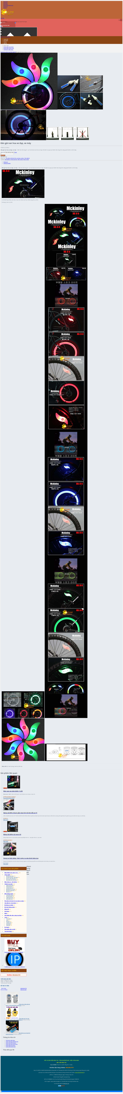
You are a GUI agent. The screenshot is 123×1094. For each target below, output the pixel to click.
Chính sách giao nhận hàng (12, 1044)
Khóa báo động (9, 886)
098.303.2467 (23, 989)
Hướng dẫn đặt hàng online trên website (13, 952)
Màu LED (3, 152)
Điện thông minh (8, 893)
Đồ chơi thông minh (9, 907)
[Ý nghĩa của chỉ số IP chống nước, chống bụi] (14, 965)
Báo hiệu (8, 891)
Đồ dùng (8, 921)
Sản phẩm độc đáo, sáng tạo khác (13, 915)
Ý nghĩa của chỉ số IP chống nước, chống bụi (14, 966)
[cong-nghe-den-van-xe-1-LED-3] (23, 139)
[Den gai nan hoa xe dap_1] (29, 109)
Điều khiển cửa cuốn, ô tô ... (11, 872)
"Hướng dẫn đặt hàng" (79, 1072)
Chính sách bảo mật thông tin (12, 1041)
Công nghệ (7, 874)
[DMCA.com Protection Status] (61, 1086)
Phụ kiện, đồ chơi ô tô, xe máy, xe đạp (15, 158)
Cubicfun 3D (8, 922)
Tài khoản (5, 6)
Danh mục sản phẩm (5, 37)
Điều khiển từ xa (9, 898)
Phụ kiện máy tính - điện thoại (12, 877)
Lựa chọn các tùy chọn (9, 798)
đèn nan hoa (14, 159)
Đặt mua (3, 155)
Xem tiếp (6, 863)
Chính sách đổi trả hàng (11, 1043)
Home (2, 52)
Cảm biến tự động (9, 895)
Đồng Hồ (6, 909)
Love (7, 920)
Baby (5, 913)
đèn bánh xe (8, 159)
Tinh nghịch (13, 52)
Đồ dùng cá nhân (8, 905)
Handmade (8, 923)
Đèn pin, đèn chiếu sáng (11, 878)
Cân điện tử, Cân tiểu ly (10, 903)
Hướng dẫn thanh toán (8, 5)
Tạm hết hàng (8, 931)
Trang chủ (5, 39)
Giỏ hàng (3, 18)
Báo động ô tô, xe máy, (10, 889)
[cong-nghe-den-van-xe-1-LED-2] (80, 109)
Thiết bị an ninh (8, 884)
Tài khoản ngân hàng (8, 49)
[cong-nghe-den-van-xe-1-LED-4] (67, 139)
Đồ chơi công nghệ (10, 876)
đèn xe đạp (20, 159)
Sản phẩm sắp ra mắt (9, 929)
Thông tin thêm (7, 163)
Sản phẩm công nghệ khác (11, 879)
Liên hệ (4, 8)
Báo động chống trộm (10, 890)
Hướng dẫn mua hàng (8, 47)
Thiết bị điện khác (9, 897)
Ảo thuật (6, 927)
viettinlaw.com (66, 1083)
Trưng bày (8, 925)
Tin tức (5, 42)
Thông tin (5, 162)
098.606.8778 (16, 975)
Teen (9, 52)
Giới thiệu (5, 2)
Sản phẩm (5, 4)
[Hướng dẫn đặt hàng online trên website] (14, 951)
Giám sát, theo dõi (9, 885)
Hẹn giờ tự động (9, 896)
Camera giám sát (9, 887)
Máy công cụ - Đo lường (10, 882)
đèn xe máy (26, 159)
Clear (15, 152)
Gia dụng (6, 911)
